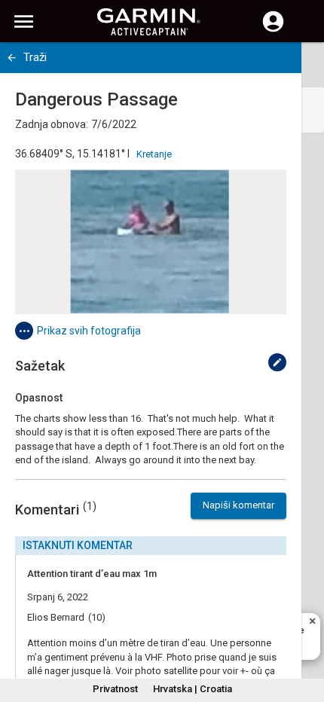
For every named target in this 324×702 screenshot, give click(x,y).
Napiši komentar (238, 505)
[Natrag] (11, 57)
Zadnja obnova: (51, 124)
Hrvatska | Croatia (192, 688)
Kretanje (154, 154)
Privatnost (115, 688)
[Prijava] (273, 30)
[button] (305, 633)
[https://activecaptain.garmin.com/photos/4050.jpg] (150, 241)
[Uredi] (277, 362)
